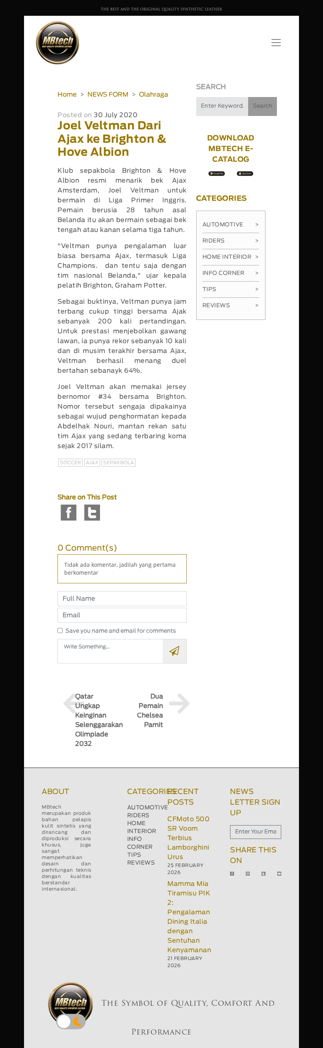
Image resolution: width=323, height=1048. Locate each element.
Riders (230, 241)
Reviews (230, 305)
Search (262, 106)
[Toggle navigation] (276, 42)
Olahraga (153, 95)
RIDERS (138, 815)
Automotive (230, 225)
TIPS (134, 855)
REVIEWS (141, 863)
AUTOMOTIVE (147, 808)
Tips (230, 289)
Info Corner (230, 273)
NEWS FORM (107, 95)
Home (67, 95)
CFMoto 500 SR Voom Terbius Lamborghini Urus (188, 838)
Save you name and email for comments (120, 631)
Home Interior (230, 257)
